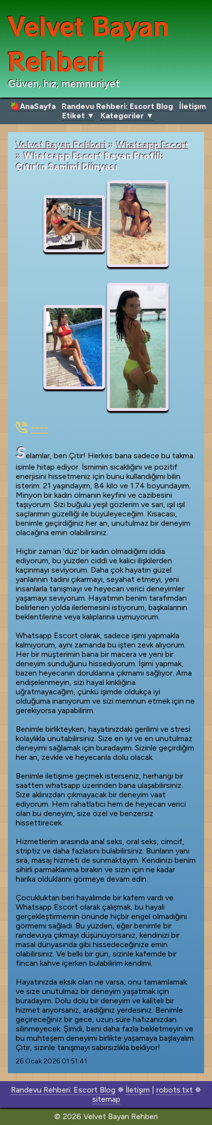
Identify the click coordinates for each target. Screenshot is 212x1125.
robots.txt (174, 1089)
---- (39, 427)
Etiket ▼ (78, 115)
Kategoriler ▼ (127, 115)
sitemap (106, 1099)
